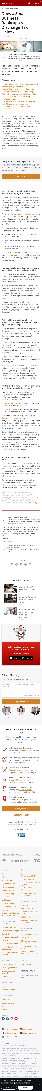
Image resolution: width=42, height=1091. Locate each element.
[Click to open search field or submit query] (29, 3)
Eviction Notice (27, 908)
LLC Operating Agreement (26, 889)
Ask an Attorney (31, 502)
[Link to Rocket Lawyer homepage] (10, 3)
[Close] (40, 1084)
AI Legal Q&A (7, 880)
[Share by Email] (30, 564)
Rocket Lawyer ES (29, 1029)
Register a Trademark (10, 937)
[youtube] (16, 1020)
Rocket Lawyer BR (11, 1037)
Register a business (9, 927)
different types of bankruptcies (21, 214)
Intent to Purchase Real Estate (30, 913)
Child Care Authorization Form (30, 947)
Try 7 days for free (21, 809)
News (4, 1006)
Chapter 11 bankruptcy (10, 418)
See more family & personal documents (29, 953)
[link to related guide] (11, 588)
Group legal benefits (9, 968)
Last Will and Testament (30, 934)
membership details (13, 824)
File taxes (5, 897)
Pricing (4, 877)
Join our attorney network (8, 972)
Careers (5, 976)
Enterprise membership (11, 964)
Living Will (25, 938)
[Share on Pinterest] (25, 564)
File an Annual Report (10, 944)
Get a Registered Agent (10, 931)
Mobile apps (6, 900)
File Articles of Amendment (7, 948)
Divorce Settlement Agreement (28, 942)
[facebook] (4, 1020)
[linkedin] (8, 1020)
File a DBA (5, 940)
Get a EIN (5, 934)
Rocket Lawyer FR (11, 1033)
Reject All (9, 1088)
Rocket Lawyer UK (11, 1029)
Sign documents (8, 887)
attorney (5, 485)
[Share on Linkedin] (21, 564)
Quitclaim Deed (27, 917)
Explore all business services (9, 953)
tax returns (15, 255)
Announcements (8, 1003)
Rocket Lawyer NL (29, 1033)
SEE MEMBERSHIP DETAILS (21, 815)
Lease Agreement (28, 905)
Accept (25, 1088)
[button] (2, 9)
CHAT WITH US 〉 (28, 964)
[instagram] (12, 1020)
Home (4, 874)
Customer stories (8, 990)
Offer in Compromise (12, 410)
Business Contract (28, 879)
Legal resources (8, 903)
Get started (21, 176)
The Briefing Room (9, 907)
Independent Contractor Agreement (30, 883)
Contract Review (8, 890)
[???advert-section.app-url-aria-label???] (15, 658)
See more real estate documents (29, 921)
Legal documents (8, 884)
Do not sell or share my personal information (11, 914)
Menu (37, 3)
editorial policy (13, 534)
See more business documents (28, 894)
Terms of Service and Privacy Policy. (20, 1083)
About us (5, 1000)
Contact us (6, 1009)
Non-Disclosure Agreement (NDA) (28, 875)
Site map (5, 910)
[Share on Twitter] (16, 564)
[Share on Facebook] (12, 564)
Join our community (9, 986)
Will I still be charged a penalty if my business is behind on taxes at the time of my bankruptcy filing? (19, 96)
